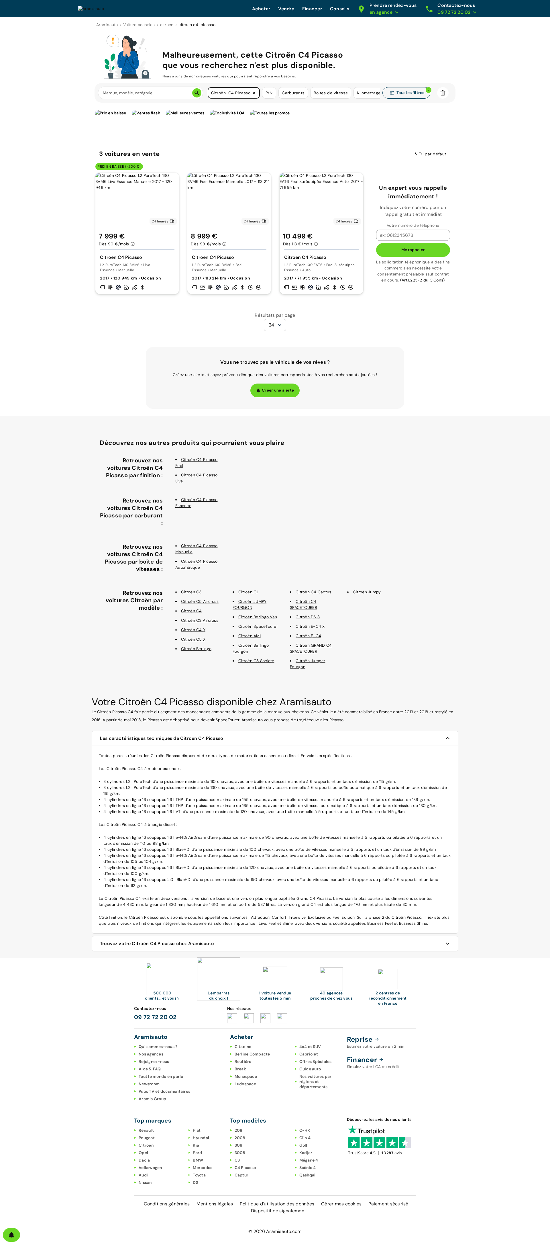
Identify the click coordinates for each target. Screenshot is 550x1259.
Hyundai (201, 1137)
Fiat (197, 1130)
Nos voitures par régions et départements (315, 1081)
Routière (243, 1061)
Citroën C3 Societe (256, 660)
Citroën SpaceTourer (258, 626)
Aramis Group (152, 1098)
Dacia (144, 1160)
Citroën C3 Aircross (199, 620)
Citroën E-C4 (308, 635)
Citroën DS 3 (308, 616)
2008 (240, 1137)
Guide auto (310, 1069)
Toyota (199, 1175)
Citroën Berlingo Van (257, 616)
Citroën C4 (191, 610)
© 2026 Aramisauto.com (274, 1231)
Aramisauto (107, 24)
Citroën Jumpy (367, 592)
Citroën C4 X (193, 629)
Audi (143, 1175)
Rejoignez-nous (154, 1061)
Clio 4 (305, 1137)
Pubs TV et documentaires (164, 1091)
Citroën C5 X (193, 639)
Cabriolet (308, 1054)
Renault (146, 1130)
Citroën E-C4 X (310, 626)
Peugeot (147, 1137)
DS (195, 1182)
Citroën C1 (248, 592)
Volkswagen (150, 1167)
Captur (242, 1175)
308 (239, 1145)
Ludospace (245, 1083)
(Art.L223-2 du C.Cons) (422, 280)
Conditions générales (167, 1204)
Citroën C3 (191, 592)
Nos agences (151, 1054)
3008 (240, 1152)
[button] (254, 93)
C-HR (304, 1130)
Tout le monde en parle (161, 1076)
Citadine (243, 1046)
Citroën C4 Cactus (313, 592)
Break (240, 1069)
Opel (143, 1152)
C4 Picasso (245, 1167)
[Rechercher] (196, 92)
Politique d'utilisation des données (277, 1204)
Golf (303, 1145)
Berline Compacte (252, 1054)
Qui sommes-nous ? (158, 1046)
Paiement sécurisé (388, 1204)
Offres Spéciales (315, 1061)
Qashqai (307, 1175)
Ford (197, 1152)
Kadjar (306, 1152)
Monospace (246, 1076)
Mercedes (202, 1167)
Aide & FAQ (150, 1069)
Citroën (146, 1145)
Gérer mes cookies (341, 1204)
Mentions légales (215, 1204)
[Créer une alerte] (11, 1235)
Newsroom (149, 1083)
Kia (196, 1145)
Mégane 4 (308, 1160)
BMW (198, 1160)
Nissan (145, 1182)
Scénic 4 (307, 1167)
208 (239, 1130)
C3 (237, 1160)
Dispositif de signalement (278, 1211)
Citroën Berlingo (196, 648)
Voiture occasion (139, 24)
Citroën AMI (249, 635)
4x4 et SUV (310, 1046)
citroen (167, 24)
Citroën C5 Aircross (200, 601)
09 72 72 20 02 (155, 1017)
